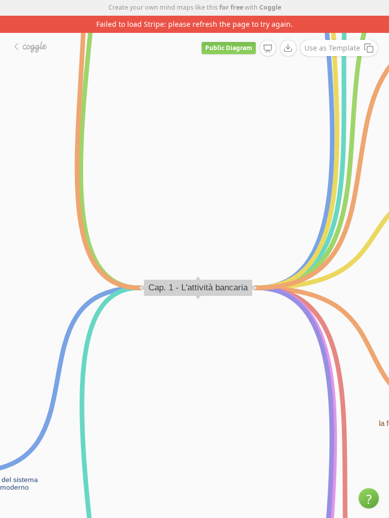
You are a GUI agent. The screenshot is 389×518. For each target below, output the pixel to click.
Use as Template (332, 48)
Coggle (270, 7)
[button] (369, 498)
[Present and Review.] (268, 48)
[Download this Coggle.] (288, 48)
